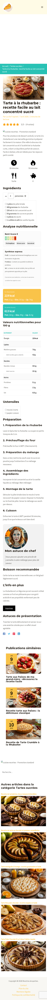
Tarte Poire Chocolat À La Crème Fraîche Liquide (18, 939)
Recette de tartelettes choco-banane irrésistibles (19, 794)
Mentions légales (23, 991)
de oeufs (14, 217)
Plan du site (23, 988)
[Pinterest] (14, 633)
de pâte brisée (16, 204)
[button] (19, 131)
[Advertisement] (23, 39)
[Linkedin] (19, 633)
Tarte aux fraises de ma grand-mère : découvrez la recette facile (22, 679)
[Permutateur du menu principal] (42, 7)
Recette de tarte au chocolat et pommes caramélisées (20, 830)
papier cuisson (13, 413)
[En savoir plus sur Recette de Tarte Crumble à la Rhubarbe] (23, 729)
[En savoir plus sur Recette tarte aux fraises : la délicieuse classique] (23, 697)
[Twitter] (9, 633)
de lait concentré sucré (19, 210)
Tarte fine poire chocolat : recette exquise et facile (19, 903)
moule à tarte (12, 410)
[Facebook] (4, 633)
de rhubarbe (17, 207)
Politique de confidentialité (23, 995)
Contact (23, 985)
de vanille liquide (20, 220)
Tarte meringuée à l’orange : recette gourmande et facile (21, 866)
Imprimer (9, 608)
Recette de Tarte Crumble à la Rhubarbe (22, 743)
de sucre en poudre (20, 213)
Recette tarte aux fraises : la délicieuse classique (23, 711)
